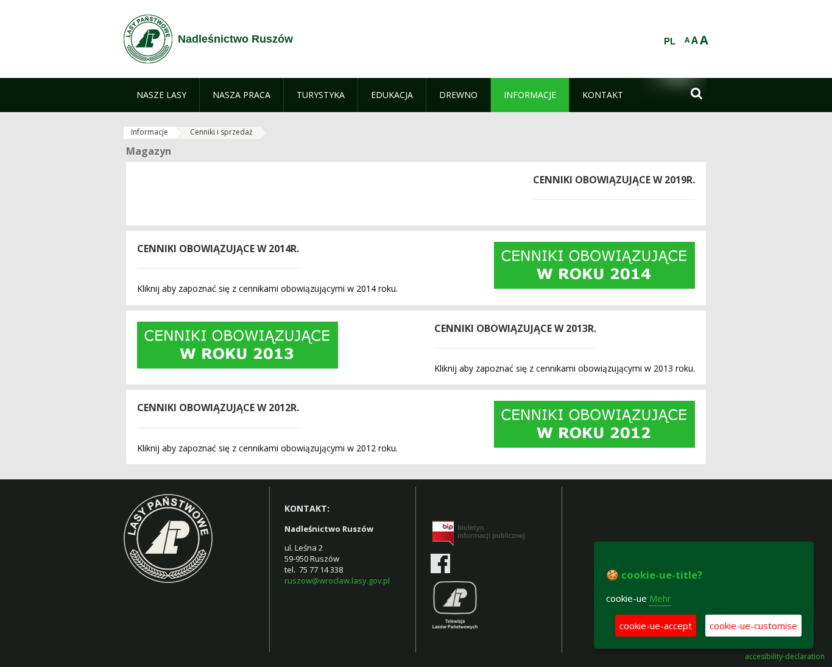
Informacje (149, 132)
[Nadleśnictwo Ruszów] (148, 39)
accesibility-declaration (785, 656)
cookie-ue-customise (753, 625)
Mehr (660, 598)
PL (669, 41)
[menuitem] (161, 95)
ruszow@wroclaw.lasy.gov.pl (337, 580)
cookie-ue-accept (655, 625)
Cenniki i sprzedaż (221, 132)
